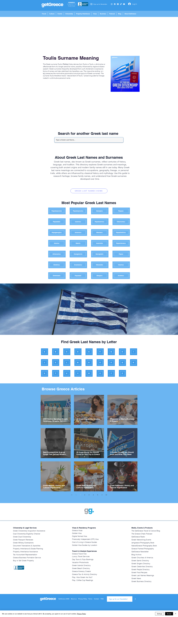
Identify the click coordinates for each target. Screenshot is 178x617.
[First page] (72, 495)
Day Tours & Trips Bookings (82, 559)
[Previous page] (76, 495)
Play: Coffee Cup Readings (82, 580)
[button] (44, 13)
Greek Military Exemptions (23, 543)
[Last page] (106, 495)
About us (74, 599)
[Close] (175, 613)
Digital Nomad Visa (79, 536)
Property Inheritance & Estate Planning (28, 549)
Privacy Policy (83, 599)
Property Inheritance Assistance (25, 551)
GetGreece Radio (138, 537)
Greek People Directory (140, 569)
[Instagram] (112, 4)
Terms (90, 599)
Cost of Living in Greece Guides (84, 542)
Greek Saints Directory (140, 560)
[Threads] (118, 4)
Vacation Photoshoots (80, 562)
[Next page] (102, 495)
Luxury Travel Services (81, 556)
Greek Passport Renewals (23, 540)
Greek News (136, 578)
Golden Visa (76, 533)
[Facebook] (115, 4)
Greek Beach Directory (81, 568)
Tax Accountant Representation (25, 554)
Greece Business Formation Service (27, 557)
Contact (96, 599)
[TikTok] (121, 4)
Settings (159, 614)
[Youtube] (124, 4)
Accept (169, 614)
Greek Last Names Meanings (142, 575)
